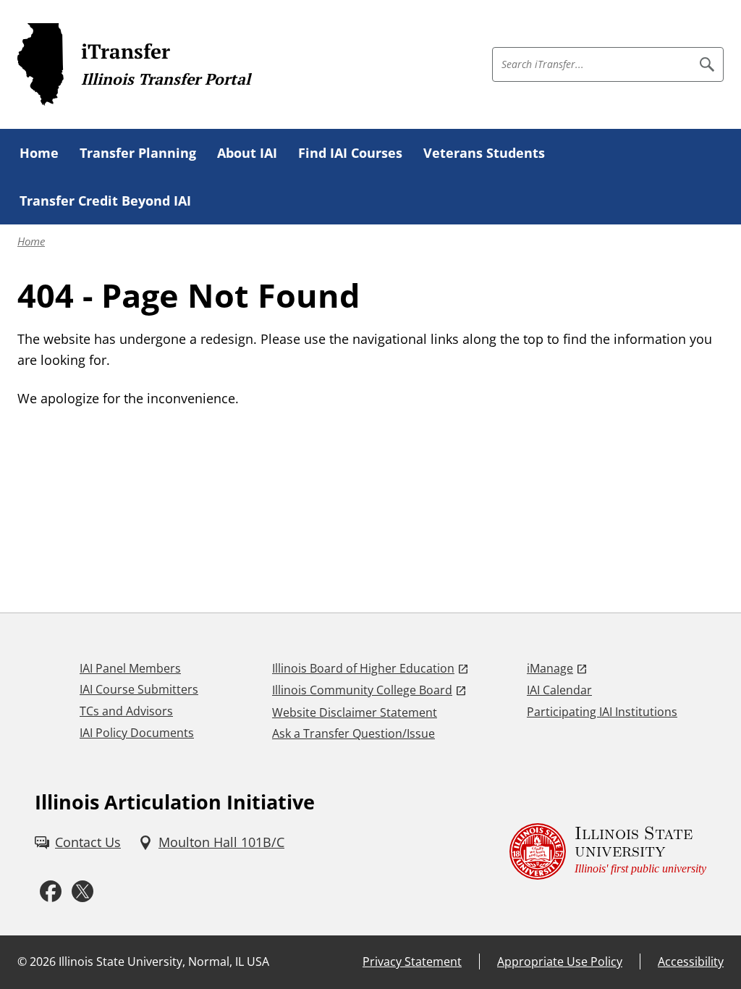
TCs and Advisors (126, 711)
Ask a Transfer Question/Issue (353, 733)
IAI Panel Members (130, 668)
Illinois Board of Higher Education (363, 668)
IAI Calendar (559, 690)
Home (31, 241)
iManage (550, 668)
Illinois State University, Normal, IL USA (164, 961)
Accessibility (691, 961)
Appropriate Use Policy (559, 961)
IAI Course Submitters (139, 689)
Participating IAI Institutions (602, 712)
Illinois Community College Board (362, 690)
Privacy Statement (412, 961)
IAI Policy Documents (137, 733)
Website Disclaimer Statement (354, 712)
